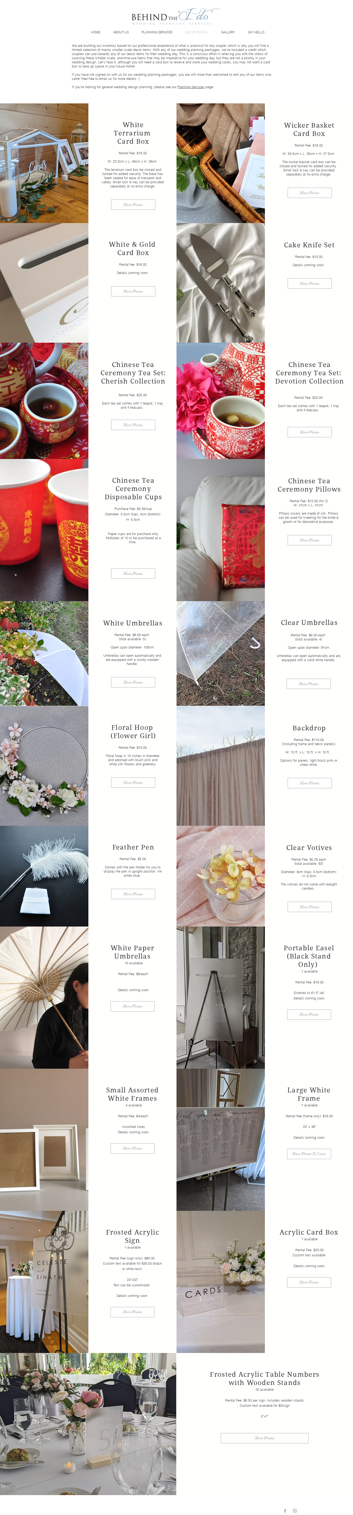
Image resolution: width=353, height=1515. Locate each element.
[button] (309, 1154)
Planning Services (191, 87)
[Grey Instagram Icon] (294, 1510)
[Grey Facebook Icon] (285, 1510)
